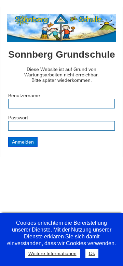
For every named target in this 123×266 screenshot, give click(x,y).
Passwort (18, 117)
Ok (92, 253)
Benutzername (24, 95)
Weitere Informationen (52, 253)
